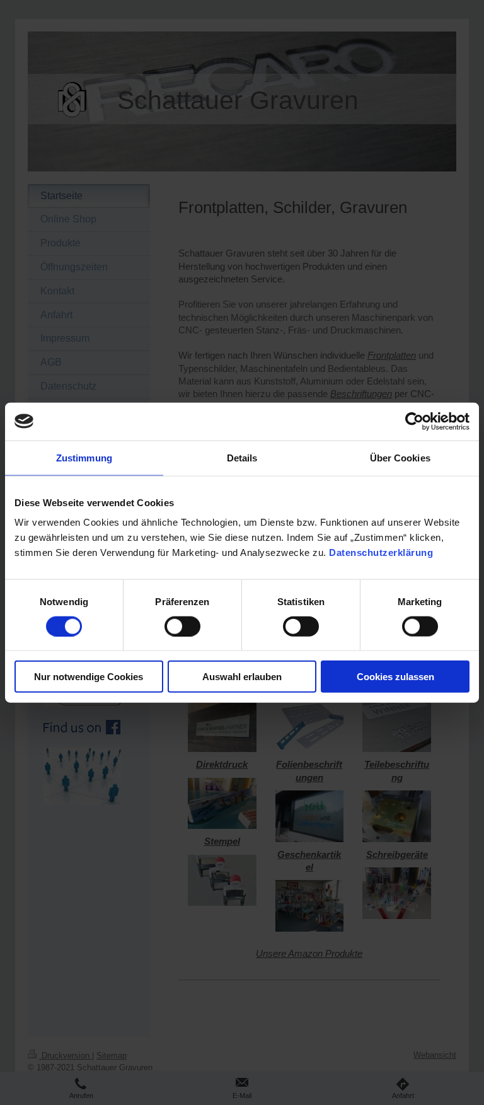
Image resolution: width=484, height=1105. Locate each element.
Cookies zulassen (395, 676)
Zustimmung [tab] (84, 457)
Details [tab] (242, 457)
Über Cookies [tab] (400, 457)
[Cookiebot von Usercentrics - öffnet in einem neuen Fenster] (414, 421)
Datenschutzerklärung (381, 552)
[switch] (182, 626)
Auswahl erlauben (242, 676)
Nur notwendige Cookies (88, 676)
